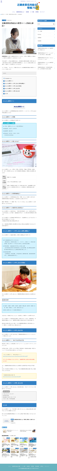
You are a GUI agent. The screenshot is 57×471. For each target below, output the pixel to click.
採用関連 (37, 11)
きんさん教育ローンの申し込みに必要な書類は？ (14, 83)
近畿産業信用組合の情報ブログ (26, 468)
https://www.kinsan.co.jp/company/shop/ (11, 376)
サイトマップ (42, 11)
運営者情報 (37, 466)
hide (10, 78)
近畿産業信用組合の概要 (16, 466)
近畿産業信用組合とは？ (20, 11)
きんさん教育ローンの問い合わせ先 (12, 91)
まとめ (6, 93)
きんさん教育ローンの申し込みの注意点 (12, 85)
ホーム (14, 11)
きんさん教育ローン (8, 80)
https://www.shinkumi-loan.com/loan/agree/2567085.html (14, 356)
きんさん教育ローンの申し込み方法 (12, 88)
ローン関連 (32, 11)
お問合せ (41, 466)
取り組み (39, 34)
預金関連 (27, 11)
